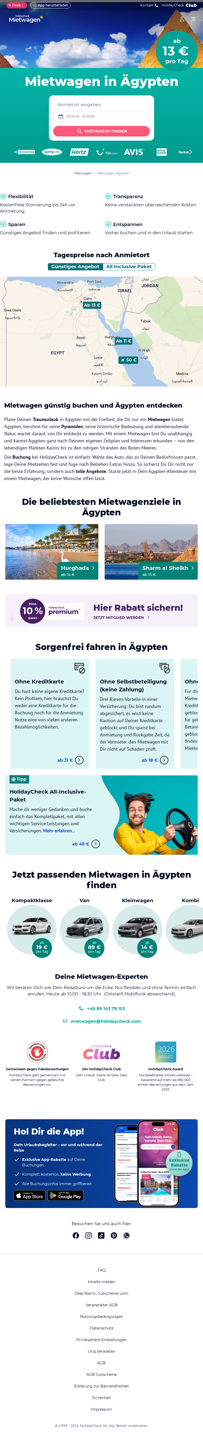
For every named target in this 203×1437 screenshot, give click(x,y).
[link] (182, 19)
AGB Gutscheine (101, 1374)
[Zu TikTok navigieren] (101, 1236)
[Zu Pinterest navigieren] (114, 1236)
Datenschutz (101, 1328)
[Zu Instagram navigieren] (88, 1236)
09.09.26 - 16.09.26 (80, 116)
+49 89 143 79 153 (106, 1008)
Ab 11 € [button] (123, 341)
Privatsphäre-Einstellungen (101, 1339)
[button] (92, 305)
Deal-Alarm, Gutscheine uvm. (102, 1293)
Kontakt (146, 5)
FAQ (102, 1270)
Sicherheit (101, 1397)
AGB (101, 1363)
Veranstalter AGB (102, 1305)
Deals (14, 5)
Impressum (101, 1409)
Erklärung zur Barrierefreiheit (101, 1386)
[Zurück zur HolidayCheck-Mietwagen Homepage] (26, 19)
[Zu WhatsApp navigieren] (126, 1236)
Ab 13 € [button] (92, 305)
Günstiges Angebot (75, 267)
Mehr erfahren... (59, 831)
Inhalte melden (102, 1281)
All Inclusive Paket (129, 267)
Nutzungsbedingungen (101, 1316)
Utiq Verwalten (101, 1351)
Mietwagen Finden (106, 131)
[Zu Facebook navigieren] (76, 1236)
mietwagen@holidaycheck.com (106, 1021)
